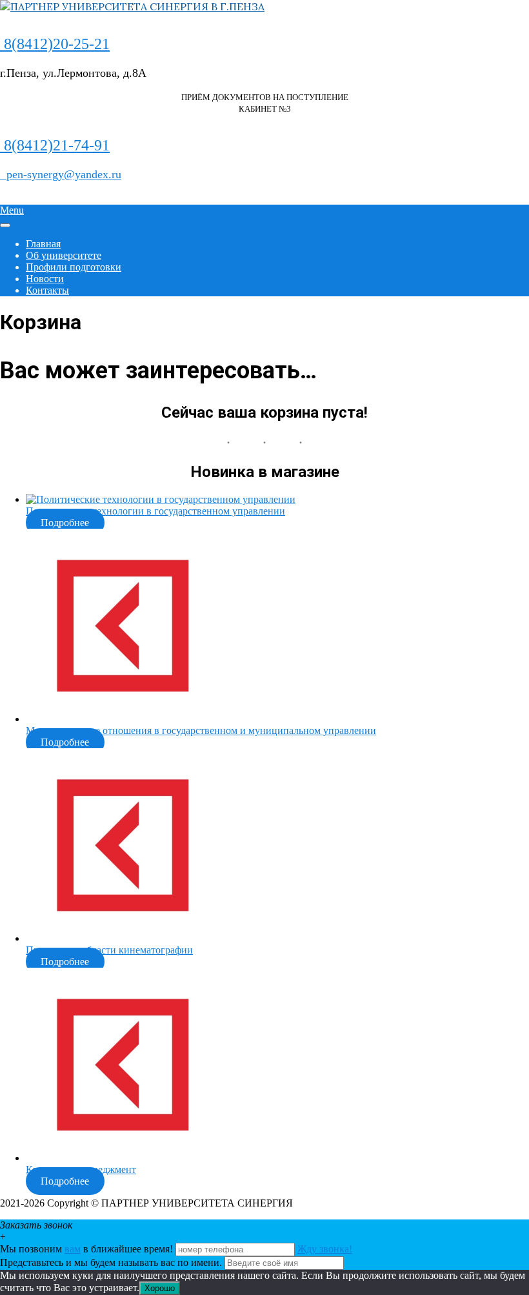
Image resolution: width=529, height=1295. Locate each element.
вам (73, 1248)
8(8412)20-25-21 (55, 44)
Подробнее (65, 522)
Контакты (47, 290)
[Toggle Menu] (5, 225)
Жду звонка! (324, 1248)
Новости (45, 278)
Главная (43, 243)
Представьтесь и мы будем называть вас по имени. (111, 1262)
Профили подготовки (73, 266)
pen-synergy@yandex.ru (60, 174)
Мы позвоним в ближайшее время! (87, 1248)
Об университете (63, 255)
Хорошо (160, 1288)
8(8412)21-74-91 (55, 145)
